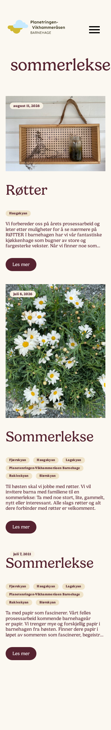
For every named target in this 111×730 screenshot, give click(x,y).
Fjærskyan (17, 460)
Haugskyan (18, 213)
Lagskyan (73, 460)
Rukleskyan (19, 476)
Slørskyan (47, 476)
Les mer (21, 264)
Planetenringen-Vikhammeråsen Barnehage (44, 468)
